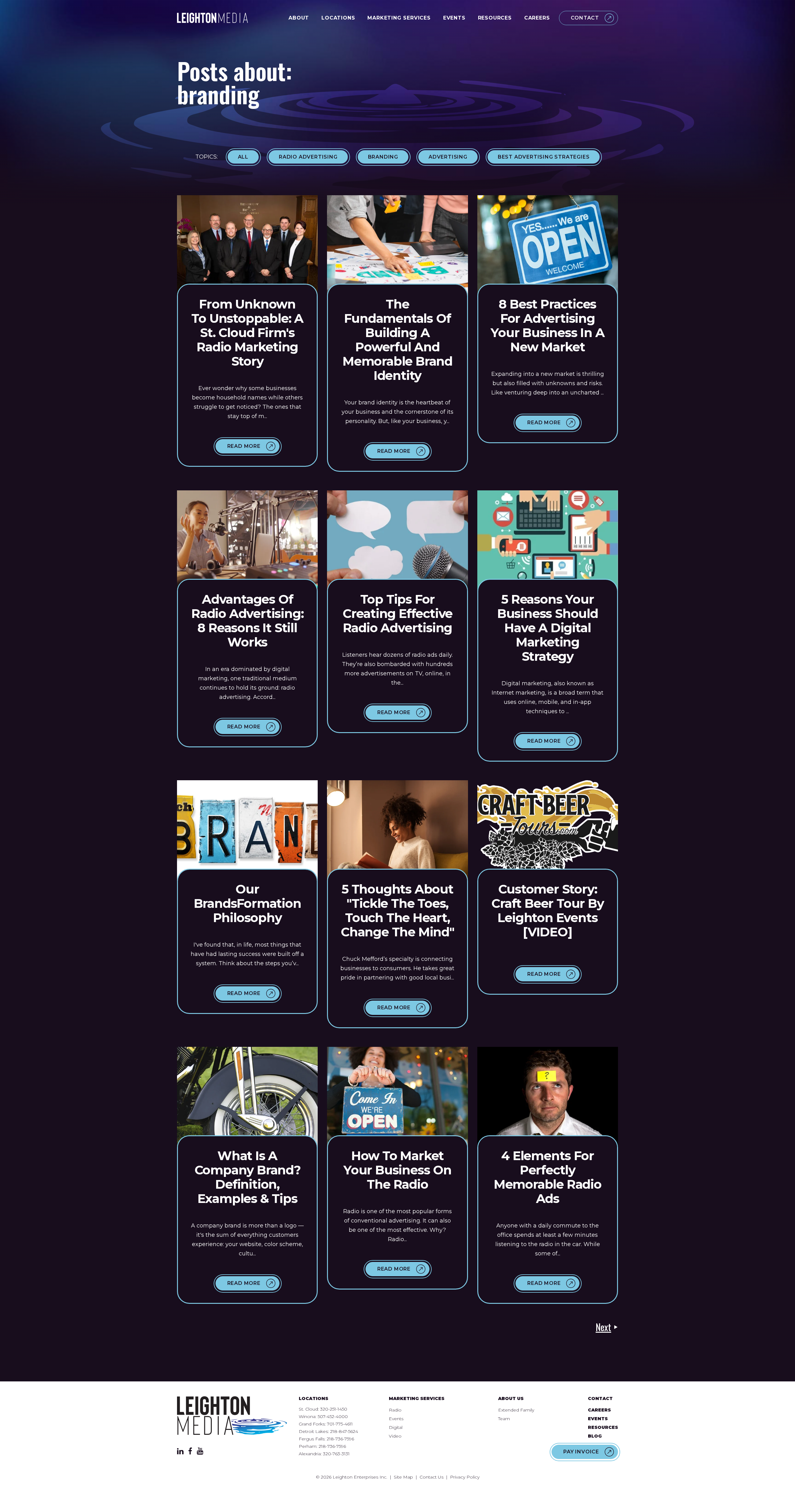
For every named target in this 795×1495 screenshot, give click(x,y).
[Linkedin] (180, 1452)
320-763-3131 (336, 1454)
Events (454, 18)
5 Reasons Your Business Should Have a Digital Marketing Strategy (547, 628)
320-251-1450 (333, 1409)
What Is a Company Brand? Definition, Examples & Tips (247, 1177)
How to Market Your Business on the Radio (397, 1170)
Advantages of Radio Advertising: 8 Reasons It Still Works (247, 621)
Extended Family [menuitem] (516, 1410)
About (298, 18)
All (243, 157)
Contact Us (431, 1477)
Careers (537, 18)
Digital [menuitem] (395, 1427)
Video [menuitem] (395, 1436)
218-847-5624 (344, 1431)
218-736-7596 (340, 1439)
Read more (244, 446)
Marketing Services (398, 18)
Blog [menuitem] (595, 1436)
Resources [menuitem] (603, 1427)
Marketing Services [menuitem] (416, 1398)
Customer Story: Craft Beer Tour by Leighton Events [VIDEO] (547, 910)
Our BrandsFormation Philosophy (247, 903)
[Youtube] (200, 1452)
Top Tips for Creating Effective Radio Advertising (397, 613)
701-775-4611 (340, 1424)
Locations (338, 18)
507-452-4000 (333, 1416)
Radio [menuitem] (395, 1410)
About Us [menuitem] (511, 1398)
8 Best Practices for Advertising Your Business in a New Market (547, 325)
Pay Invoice (581, 1452)
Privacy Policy (464, 1477)
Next (603, 1327)
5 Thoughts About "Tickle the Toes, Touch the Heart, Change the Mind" (397, 910)
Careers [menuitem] (599, 1410)
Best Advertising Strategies (544, 157)
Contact (585, 18)
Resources (495, 18)
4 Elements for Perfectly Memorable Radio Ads (548, 1177)
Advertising (448, 157)
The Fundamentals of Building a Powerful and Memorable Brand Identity (397, 339)
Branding (383, 157)
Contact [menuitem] (600, 1398)
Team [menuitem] (504, 1418)
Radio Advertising (308, 157)
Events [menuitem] (396, 1418)
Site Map (403, 1477)
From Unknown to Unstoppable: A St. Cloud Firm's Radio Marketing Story (247, 332)
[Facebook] (190, 1452)
